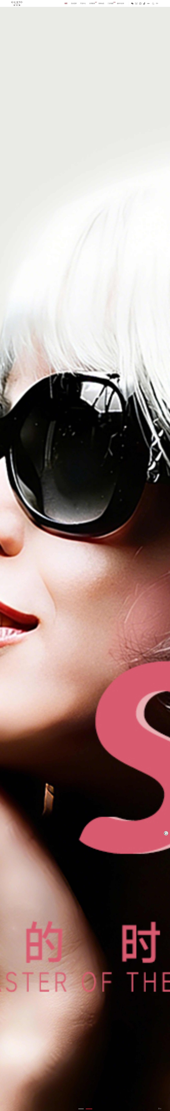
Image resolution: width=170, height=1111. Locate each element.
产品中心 (83, 3)
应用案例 (92, 3)
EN (157, 3)
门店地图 (110, 3)
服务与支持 (120, 3)
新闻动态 (101, 3)
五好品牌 (74, 3)
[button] (89, 1108)
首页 (66, 3)
